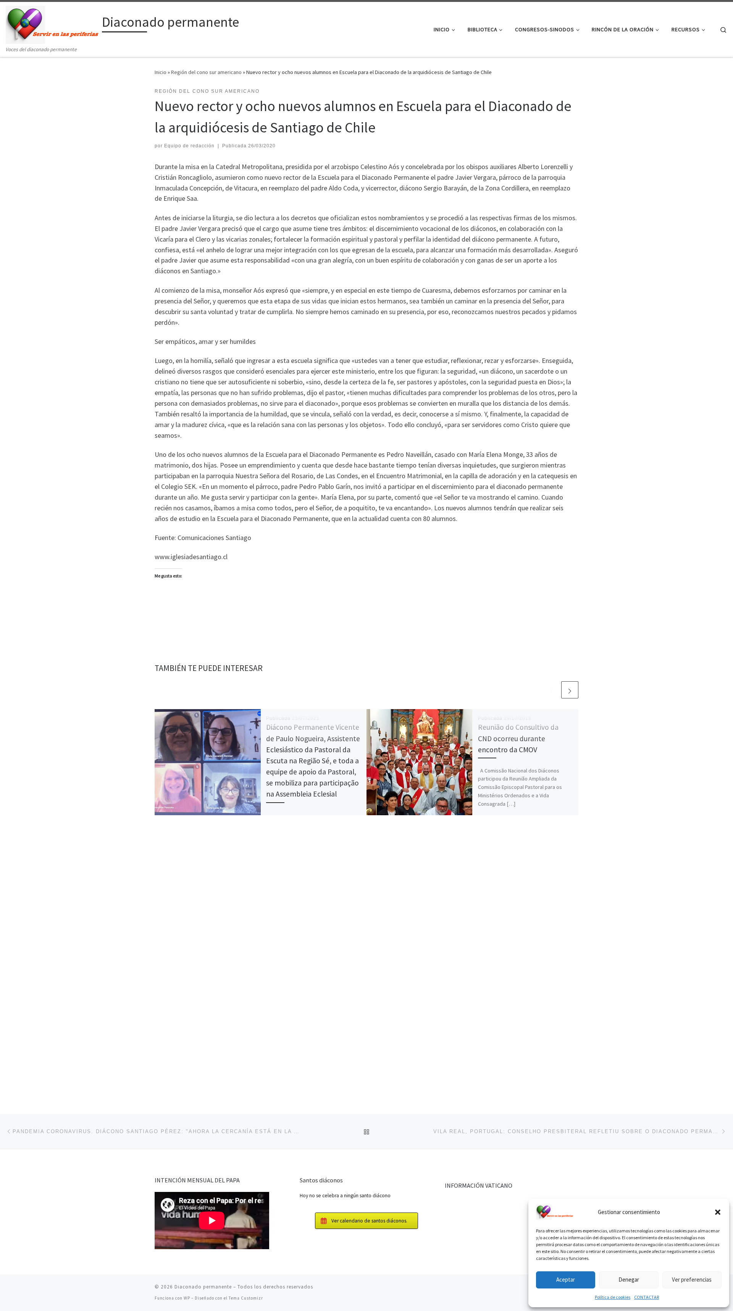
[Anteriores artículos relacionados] (551, 689)
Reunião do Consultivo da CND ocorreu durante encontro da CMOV (518, 738)
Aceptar (565, 1279)
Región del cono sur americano (206, 72)
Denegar (628, 1279)
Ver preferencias (692, 1279)
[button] (718, 1212)
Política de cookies (612, 1297)
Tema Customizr (246, 1298)
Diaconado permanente (203, 1287)
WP (187, 1298)
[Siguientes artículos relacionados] (569, 689)
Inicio (160, 72)
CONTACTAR (646, 1297)
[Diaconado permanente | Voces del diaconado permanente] (52, 23)
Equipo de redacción (189, 145)
